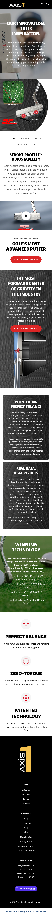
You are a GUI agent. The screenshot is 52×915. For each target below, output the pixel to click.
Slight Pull (24, 139)
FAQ (26, 827)
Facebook (26, 803)
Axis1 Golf (20, 902)
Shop (26, 818)
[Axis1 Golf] (17, 5)
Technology (26, 823)
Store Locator (26, 837)
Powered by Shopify (33, 902)
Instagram (26, 790)
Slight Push (21, 144)
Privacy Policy (26, 841)
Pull (13, 139)
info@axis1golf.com (26, 865)
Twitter (26, 799)
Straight (37, 139)
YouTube (26, 794)
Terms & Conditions (26, 850)
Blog (26, 832)
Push (33, 144)
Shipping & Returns (26, 846)
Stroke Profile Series (26, 259)
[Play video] (26, 215)
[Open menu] (4, 4)
